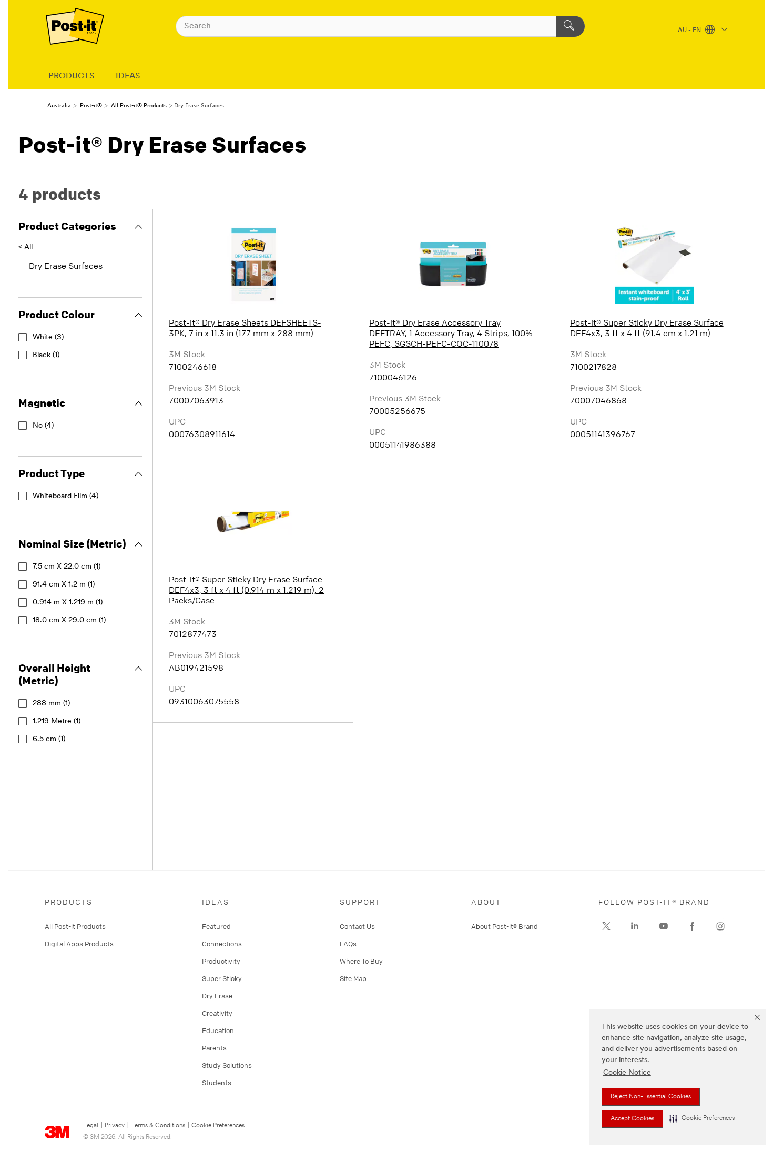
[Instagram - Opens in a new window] (720, 926)
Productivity (221, 961)
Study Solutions (227, 1065)
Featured (216, 926)
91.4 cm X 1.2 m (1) (64, 585)
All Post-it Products (75, 926)
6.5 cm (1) (49, 739)
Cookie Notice (627, 1073)
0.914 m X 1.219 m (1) (68, 603)
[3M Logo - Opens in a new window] (75, 26)
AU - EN (690, 30)
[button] (702, 1118)
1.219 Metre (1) (56, 721)
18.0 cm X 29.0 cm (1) (69, 620)
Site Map (353, 978)
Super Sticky (222, 978)
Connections (222, 943)
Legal (90, 1126)
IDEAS (128, 76)
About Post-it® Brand (504, 926)
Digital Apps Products (79, 943)
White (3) (48, 337)
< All (25, 247)
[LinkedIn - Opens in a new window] (635, 926)
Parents (214, 1048)
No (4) (43, 426)
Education (218, 1030)
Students (216, 1082)
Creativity (217, 1013)
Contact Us (357, 926)
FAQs (348, 943)
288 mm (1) (51, 704)
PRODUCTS (71, 76)
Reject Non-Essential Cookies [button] (651, 1097)
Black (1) (46, 355)
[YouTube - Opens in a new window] (664, 926)
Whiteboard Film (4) (65, 496)
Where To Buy (361, 961)
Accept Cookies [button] (632, 1119)
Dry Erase (217, 996)
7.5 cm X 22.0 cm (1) (66, 567)
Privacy (115, 1126)
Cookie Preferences (218, 1126)
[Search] (570, 26)
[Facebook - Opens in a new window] (692, 926)
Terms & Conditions (158, 1126)
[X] (606, 926)
